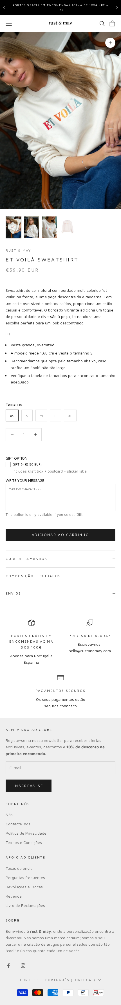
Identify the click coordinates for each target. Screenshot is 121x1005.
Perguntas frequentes (25, 877)
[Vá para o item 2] (31, 227)
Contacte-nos (18, 823)
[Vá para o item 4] (67, 227)
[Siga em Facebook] (8, 965)
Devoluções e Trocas (24, 886)
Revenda (14, 896)
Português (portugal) (70, 980)
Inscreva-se (28, 785)
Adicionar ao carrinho (60, 534)
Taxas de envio (19, 868)
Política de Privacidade (26, 833)
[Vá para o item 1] (13, 227)
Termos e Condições (24, 842)
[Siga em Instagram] (23, 965)
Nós (9, 814)
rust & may (18, 250)
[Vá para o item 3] (49, 227)
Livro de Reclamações (25, 905)
